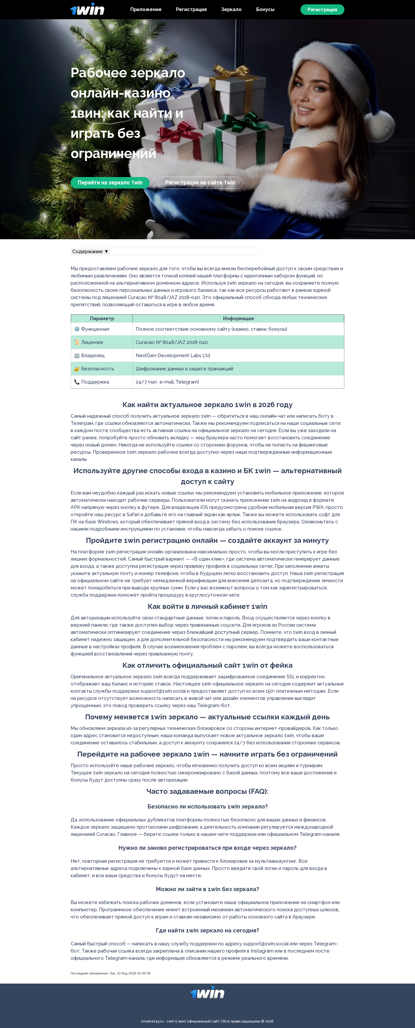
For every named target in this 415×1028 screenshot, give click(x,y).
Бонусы (265, 9)
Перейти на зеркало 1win (110, 182)
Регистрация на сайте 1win (200, 182)
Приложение (146, 9)
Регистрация (191, 9)
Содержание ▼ (90, 251)
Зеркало (231, 9)
